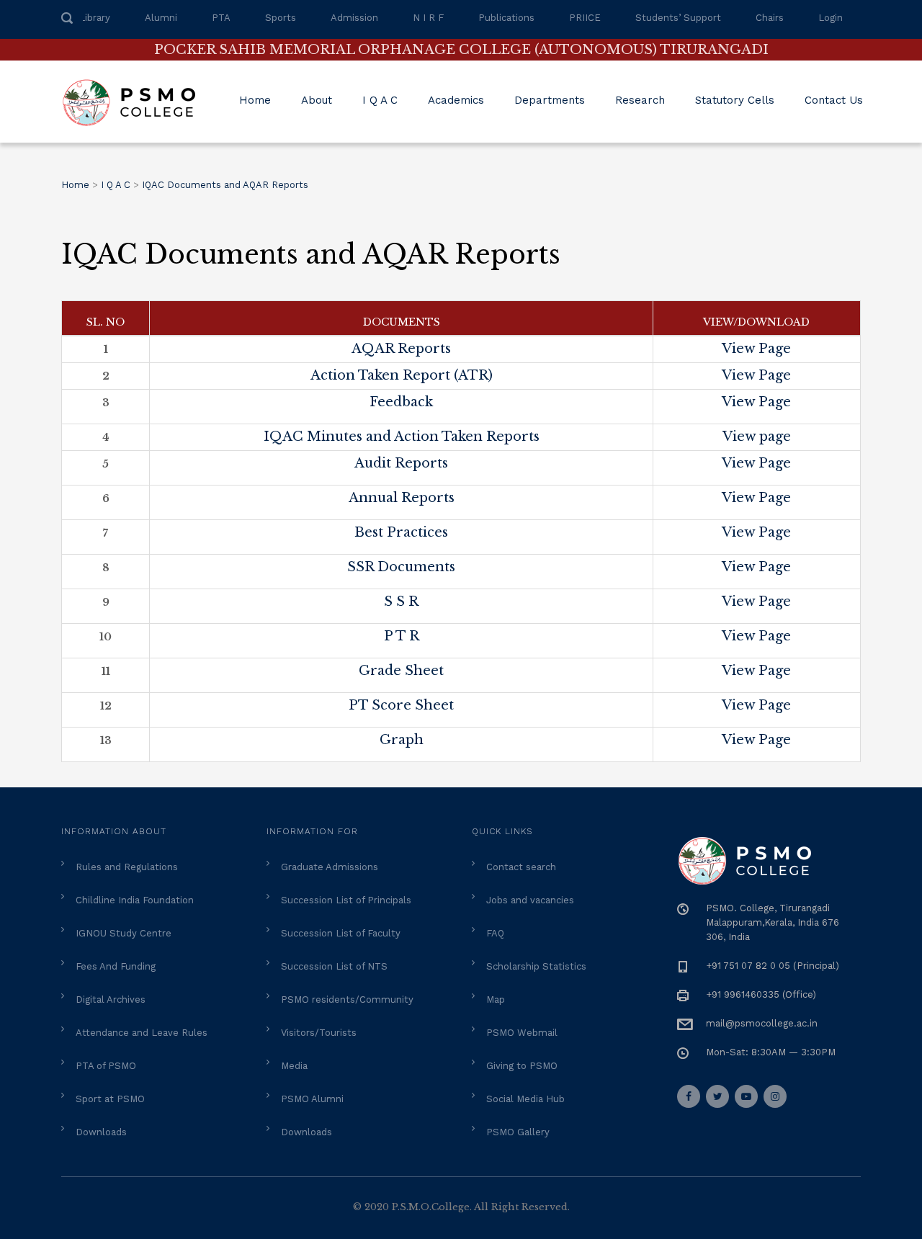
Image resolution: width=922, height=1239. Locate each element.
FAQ (495, 933)
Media (294, 1065)
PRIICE (585, 17)
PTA (221, 17)
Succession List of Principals (346, 900)
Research (640, 100)
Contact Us (834, 100)
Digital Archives (111, 999)
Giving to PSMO (522, 1065)
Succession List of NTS (334, 966)
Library (94, 17)
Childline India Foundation (135, 900)
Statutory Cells (734, 100)
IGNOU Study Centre (123, 933)
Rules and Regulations (127, 867)
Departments (549, 100)
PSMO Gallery (518, 1132)
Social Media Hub (525, 1098)
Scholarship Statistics (536, 966)
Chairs (770, 17)
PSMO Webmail (522, 1032)
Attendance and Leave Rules (141, 1032)
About (316, 100)
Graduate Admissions (329, 867)
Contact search (521, 867)
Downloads (101, 1132)
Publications (506, 17)
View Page (756, 349)
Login (830, 17)
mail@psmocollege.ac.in (762, 1023)
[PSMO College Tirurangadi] (136, 102)
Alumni (161, 17)
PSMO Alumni (312, 1098)
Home (255, 100)
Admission (354, 17)
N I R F (428, 17)
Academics (456, 100)
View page (756, 436)
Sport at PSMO (110, 1098)
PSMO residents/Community (347, 999)
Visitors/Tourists (319, 1032)
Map (495, 999)
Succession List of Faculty (340, 933)
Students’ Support (678, 17)
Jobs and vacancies (530, 900)
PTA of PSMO (106, 1065)
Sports (280, 17)
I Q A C (380, 100)
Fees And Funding (116, 966)
